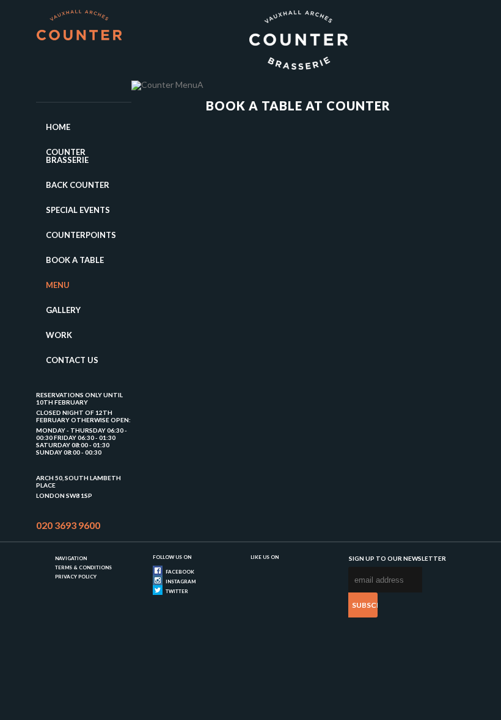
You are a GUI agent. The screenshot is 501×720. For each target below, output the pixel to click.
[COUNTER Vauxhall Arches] (79, 29)
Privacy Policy (76, 577)
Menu (58, 285)
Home (58, 127)
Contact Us (72, 360)
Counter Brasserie (67, 156)
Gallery (63, 310)
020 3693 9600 (68, 525)
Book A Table (75, 260)
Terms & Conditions (83, 567)
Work (59, 335)
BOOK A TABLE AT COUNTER (298, 105)
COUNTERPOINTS (81, 235)
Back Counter (77, 185)
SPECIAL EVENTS (78, 210)
